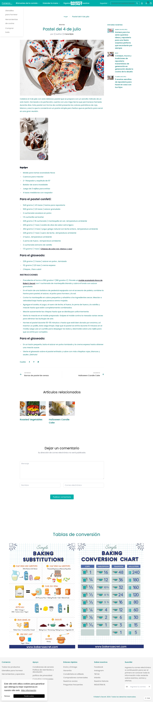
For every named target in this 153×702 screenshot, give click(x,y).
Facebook (98, 667)
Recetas (62, 25)
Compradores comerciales (75, 678)
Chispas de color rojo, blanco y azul (56, 249)
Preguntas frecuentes (73, 685)
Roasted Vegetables (31, 419)
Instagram (99, 670)
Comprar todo (9, 30)
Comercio (6, 3)
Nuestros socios (70, 681)
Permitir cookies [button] (29, 696)
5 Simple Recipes (120, 77)
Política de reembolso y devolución (43, 671)
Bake (116, 53)
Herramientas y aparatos (13, 674)
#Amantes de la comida (27, 3)
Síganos (67, 3)
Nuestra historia (101, 681)
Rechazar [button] (7, 696)
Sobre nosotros (82, 3)
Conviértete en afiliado (73, 674)
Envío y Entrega (70, 667)
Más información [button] (28, 690)
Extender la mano (50, 3)
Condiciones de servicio (43, 667)
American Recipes (121, 29)
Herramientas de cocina (11, 21)
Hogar (66, 16)
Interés (97, 678)
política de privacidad (42, 675)
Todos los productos (11, 667)
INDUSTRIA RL (99, 685)
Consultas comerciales (43, 679)
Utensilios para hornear (11, 12)
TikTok (97, 674)
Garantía (67, 670)
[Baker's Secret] (77, 3)
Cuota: (23, 362)
